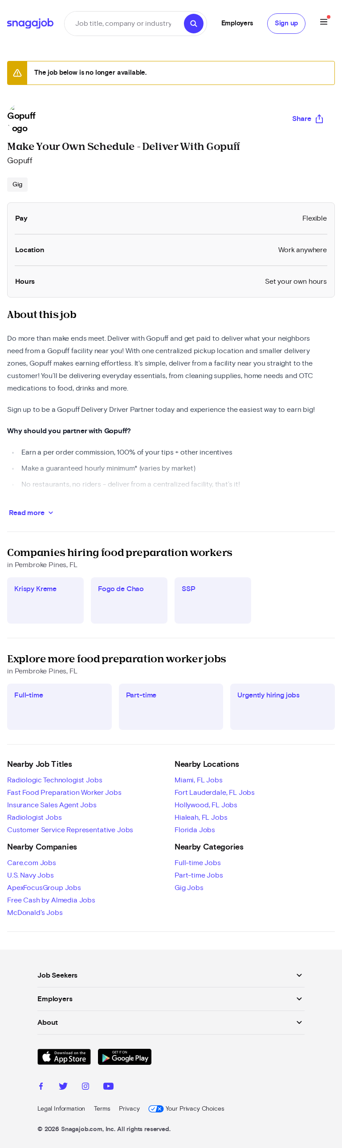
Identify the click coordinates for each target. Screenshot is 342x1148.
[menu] (324, 23)
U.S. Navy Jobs (30, 875)
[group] (17, 184)
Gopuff (20, 161)
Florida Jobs (195, 830)
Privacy (129, 1109)
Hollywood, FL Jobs (206, 805)
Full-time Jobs (198, 862)
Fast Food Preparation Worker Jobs (64, 792)
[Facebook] (41, 1087)
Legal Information (61, 1109)
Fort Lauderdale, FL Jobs (215, 792)
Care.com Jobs (31, 862)
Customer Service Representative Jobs (70, 830)
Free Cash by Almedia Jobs (51, 900)
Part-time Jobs (199, 875)
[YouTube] (108, 1087)
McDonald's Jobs (35, 912)
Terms (102, 1109)
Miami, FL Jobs (199, 780)
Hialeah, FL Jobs (201, 817)
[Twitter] (63, 1087)
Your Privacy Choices (195, 1109)
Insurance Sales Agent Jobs (52, 805)
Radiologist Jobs (34, 817)
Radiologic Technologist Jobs (54, 780)
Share (301, 118)
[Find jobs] (194, 23)
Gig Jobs (189, 887)
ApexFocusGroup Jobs (44, 887)
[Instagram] (85, 1087)
